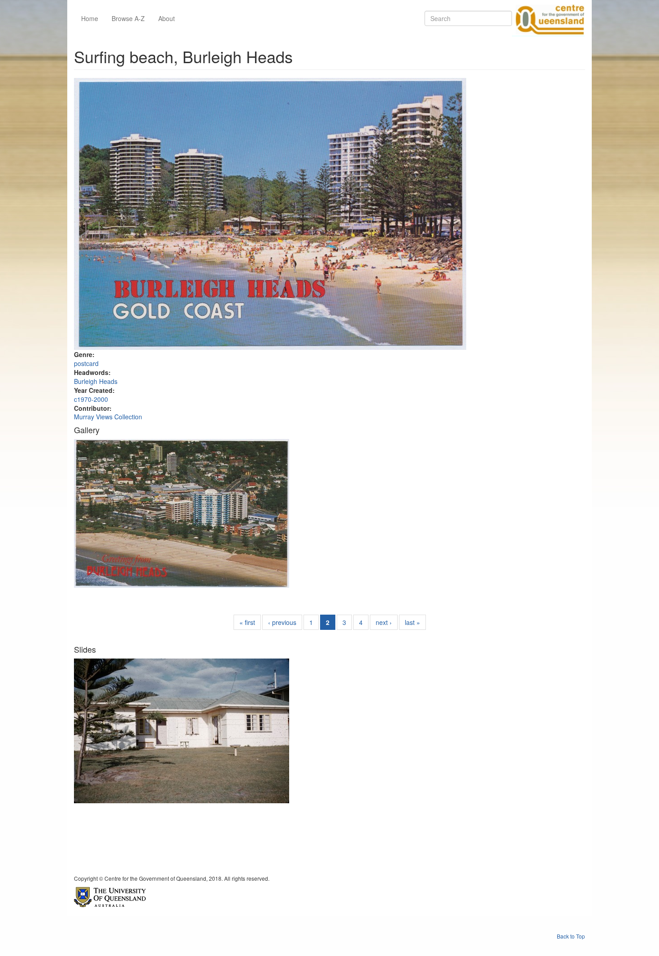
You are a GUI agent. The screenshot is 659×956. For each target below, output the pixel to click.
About (166, 18)
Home (89, 18)
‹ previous (282, 622)
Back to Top (571, 936)
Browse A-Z (128, 18)
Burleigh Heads (95, 381)
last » (412, 622)
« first (247, 622)
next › (384, 622)
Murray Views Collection (108, 416)
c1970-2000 (91, 399)
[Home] (548, 18)
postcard (86, 363)
